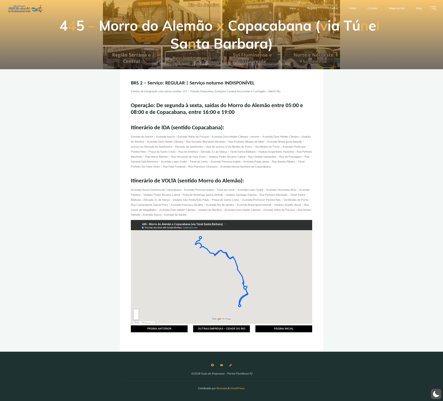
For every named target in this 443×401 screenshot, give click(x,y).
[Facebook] (212, 365)
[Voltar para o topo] (429, 387)
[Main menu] (433, 8)
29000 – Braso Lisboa (205, 63)
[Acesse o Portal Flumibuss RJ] (230, 365)
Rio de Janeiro (181, 63)
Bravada (221, 388)
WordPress (237, 388)
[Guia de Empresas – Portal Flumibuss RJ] (25, 8)
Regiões (165, 63)
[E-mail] (221, 365)
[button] (436, 394)
